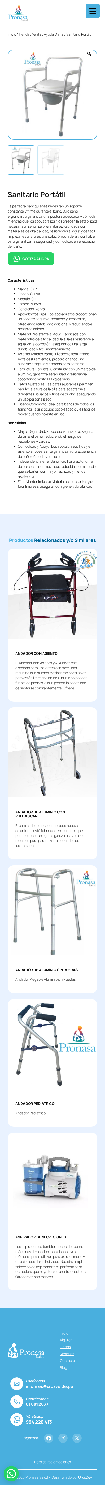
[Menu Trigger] (93, 11)
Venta (36, 34)
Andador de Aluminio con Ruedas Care (40, 814)
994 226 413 (39, 1421)
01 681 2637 (37, 1404)
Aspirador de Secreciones (40, 1237)
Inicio (12, 34)
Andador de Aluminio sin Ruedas (46, 970)
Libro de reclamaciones (52, 1461)
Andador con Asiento (36, 653)
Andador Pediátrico (35, 1104)
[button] (11, 1473)
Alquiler (66, 1339)
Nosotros (67, 1353)
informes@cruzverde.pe (49, 1386)
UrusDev (85, 1477)
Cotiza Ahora (35, 258)
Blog (63, 1367)
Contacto (67, 1360)
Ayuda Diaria (53, 34)
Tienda (24, 34)
